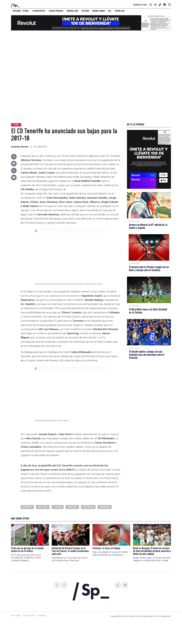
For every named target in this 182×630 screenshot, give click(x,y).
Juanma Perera (19, 146)
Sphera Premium (56, 10)
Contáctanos (42, 615)
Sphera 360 (119, 10)
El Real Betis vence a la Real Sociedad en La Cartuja (148, 311)
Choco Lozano (72, 507)
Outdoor (85, 10)
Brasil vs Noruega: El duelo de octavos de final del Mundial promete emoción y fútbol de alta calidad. (152, 551)
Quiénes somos (98, 10)
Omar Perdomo (104, 507)
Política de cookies (29, 615)
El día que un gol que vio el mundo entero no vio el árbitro (27, 550)
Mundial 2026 (72, 10)
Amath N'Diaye (42, 507)
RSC (109, 10)
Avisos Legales (16, 615)
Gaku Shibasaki (88, 507)
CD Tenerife (57, 507)
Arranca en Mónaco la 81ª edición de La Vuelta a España (148, 227)
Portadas (17, 10)
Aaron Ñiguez (27, 507)
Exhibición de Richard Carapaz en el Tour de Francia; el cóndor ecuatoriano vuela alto (70, 551)
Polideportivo (39, 10)
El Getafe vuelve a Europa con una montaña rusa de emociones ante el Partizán (146, 355)
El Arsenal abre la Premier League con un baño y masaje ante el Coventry (149, 269)
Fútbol (26, 10)
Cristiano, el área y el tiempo (106, 548)
